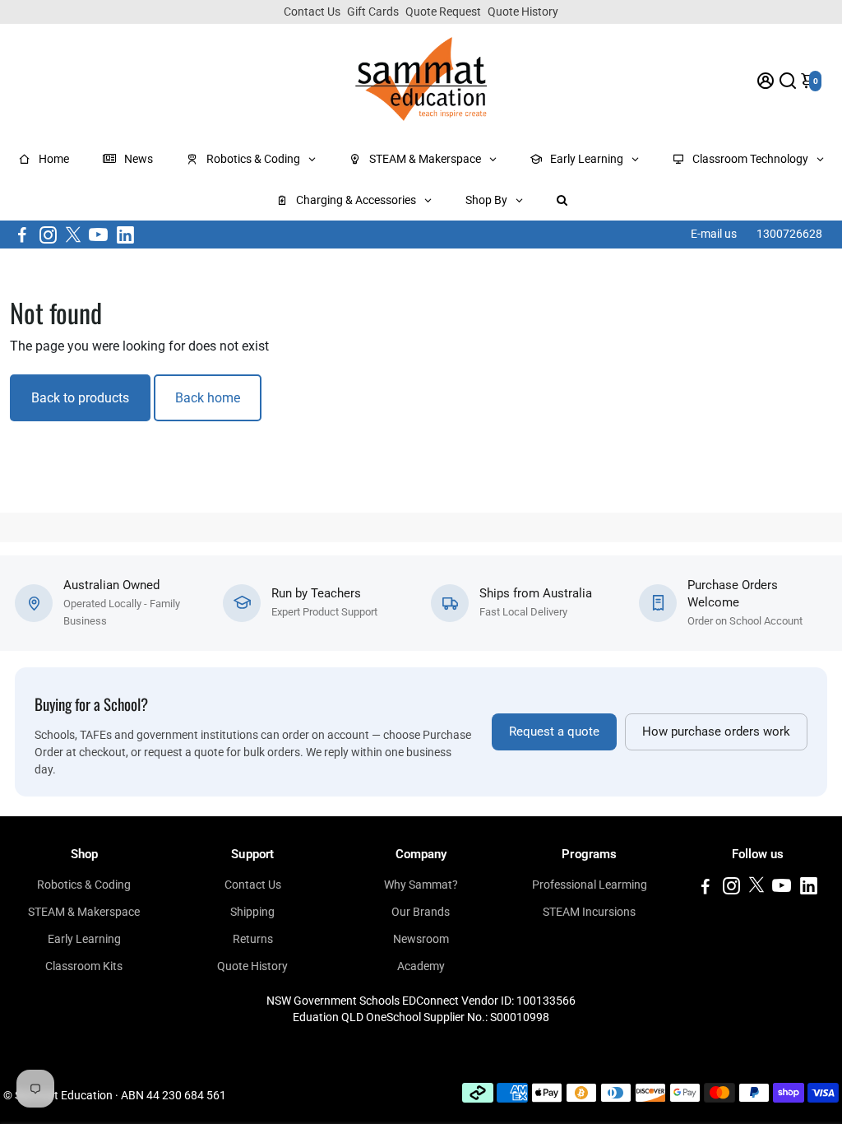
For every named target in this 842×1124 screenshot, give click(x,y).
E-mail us (714, 233)
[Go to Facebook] (22, 234)
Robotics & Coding (84, 884)
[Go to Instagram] (48, 234)
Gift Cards (373, 11)
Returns (253, 938)
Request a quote (554, 732)
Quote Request (443, 11)
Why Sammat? (421, 884)
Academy (421, 966)
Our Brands (420, 911)
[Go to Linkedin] (125, 234)
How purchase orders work (716, 732)
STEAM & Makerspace (84, 911)
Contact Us (312, 11)
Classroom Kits (84, 966)
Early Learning (84, 938)
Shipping (252, 911)
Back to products (80, 398)
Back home (207, 398)
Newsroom (421, 938)
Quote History (523, 11)
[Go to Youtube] (98, 234)
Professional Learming (589, 884)
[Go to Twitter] (73, 234)
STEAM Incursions (589, 911)
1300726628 (789, 233)
